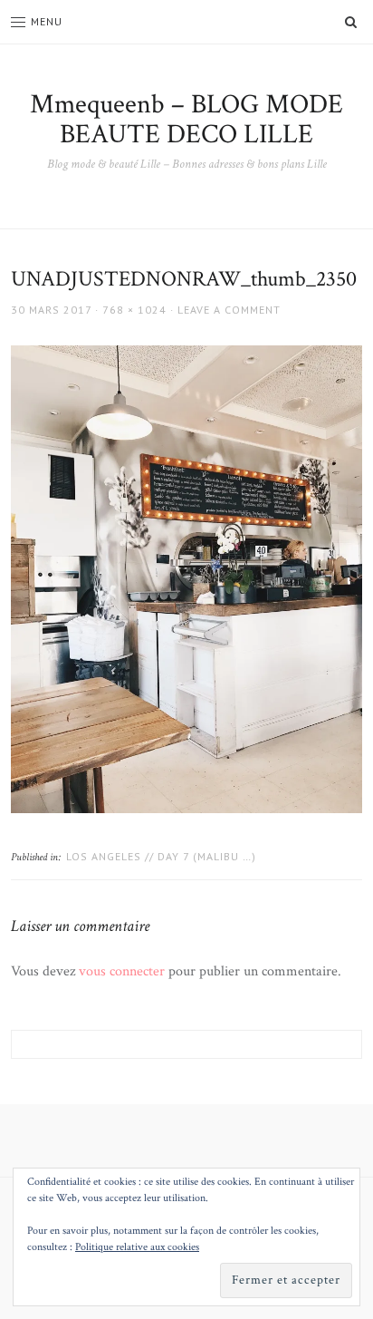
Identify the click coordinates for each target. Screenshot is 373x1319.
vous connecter (122, 971)
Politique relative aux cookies (137, 1247)
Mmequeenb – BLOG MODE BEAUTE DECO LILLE (186, 119)
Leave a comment (229, 309)
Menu (46, 21)
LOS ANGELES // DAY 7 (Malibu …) (161, 856)
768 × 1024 (134, 309)
